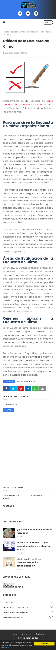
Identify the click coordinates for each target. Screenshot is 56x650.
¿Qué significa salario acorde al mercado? (34, 531)
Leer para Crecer (12, 53)
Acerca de (26, 634)
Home (14, 634)
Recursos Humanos (19, 32)
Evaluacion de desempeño (28, 607)
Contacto (40, 634)
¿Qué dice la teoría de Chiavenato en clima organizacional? (29, 562)
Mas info (7, 647)
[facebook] (20, 13)
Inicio (5, 32)
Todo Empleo (35, 495)
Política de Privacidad (28, 638)
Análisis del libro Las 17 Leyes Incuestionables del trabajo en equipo (33, 546)
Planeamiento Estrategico (28, 612)
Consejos (28, 602)
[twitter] (28, 13)
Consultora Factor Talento (11, 497)
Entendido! (44, 643)
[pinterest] (36, 13)
